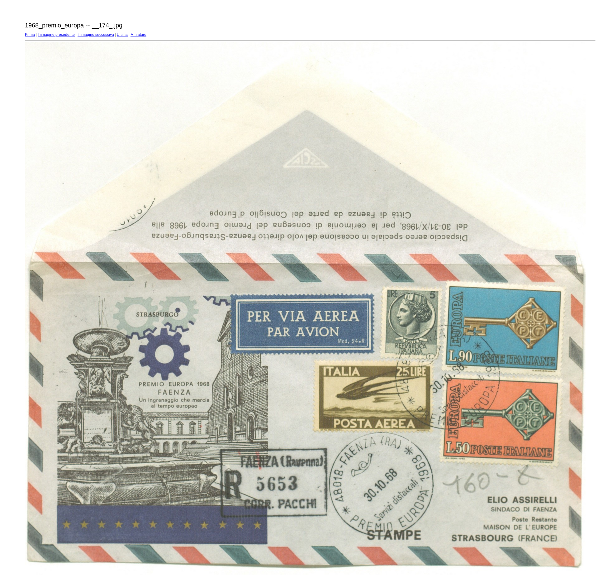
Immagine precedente (56, 34)
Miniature (138, 34)
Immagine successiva (96, 34)
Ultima (122, 34)
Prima (30, 34)
